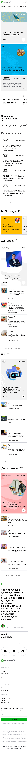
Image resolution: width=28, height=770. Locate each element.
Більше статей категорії (12, 348)
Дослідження (20, 6)
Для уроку (9, 6)
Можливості (5, 680)
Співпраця (4, 690)
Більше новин (13, 203)
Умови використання (7, 746)
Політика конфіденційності (19, 746)
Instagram (4, 698)
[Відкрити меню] (25, 2)
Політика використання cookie (14, 748)
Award (3, 688)
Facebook (4, 700)
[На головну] (6, 2)
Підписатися (14, 719)
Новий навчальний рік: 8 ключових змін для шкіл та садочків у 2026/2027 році (14, 85)
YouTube (4, 702)
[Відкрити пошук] (21, 2)
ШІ (14, 6)
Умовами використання (20, 724)
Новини (3, 6)
